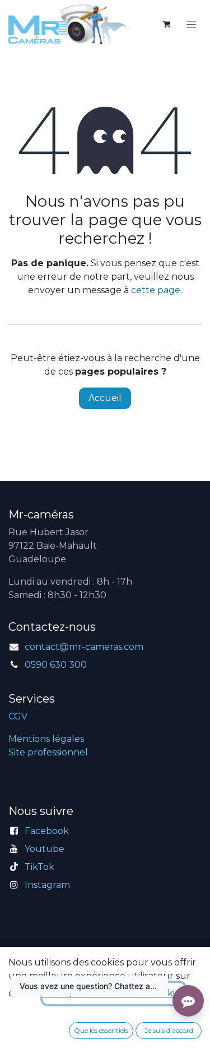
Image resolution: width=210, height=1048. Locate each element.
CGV (17, 716)
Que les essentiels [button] (101, 1030)
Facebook (47, 831)
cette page (155, 290)
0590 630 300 (56, 664)
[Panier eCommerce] (166, 24)
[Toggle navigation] (191, 24)
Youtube (44, 849)
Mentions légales (46, 738)
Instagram (47, 885)
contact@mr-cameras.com (84, 646)
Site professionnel (48, 752)
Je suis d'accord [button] (168, 1030)
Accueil (105, 398)
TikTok (39, 867)
